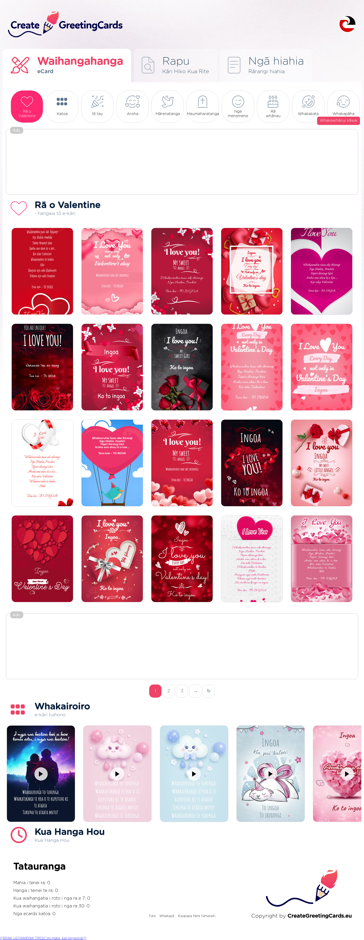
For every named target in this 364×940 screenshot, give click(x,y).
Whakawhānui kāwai (338, 121)
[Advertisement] (182, 162)
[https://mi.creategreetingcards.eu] (169, 24)
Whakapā (166, 916)
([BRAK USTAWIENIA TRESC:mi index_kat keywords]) (43, 938)
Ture (152, 916)
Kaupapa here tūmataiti (196, 916)
